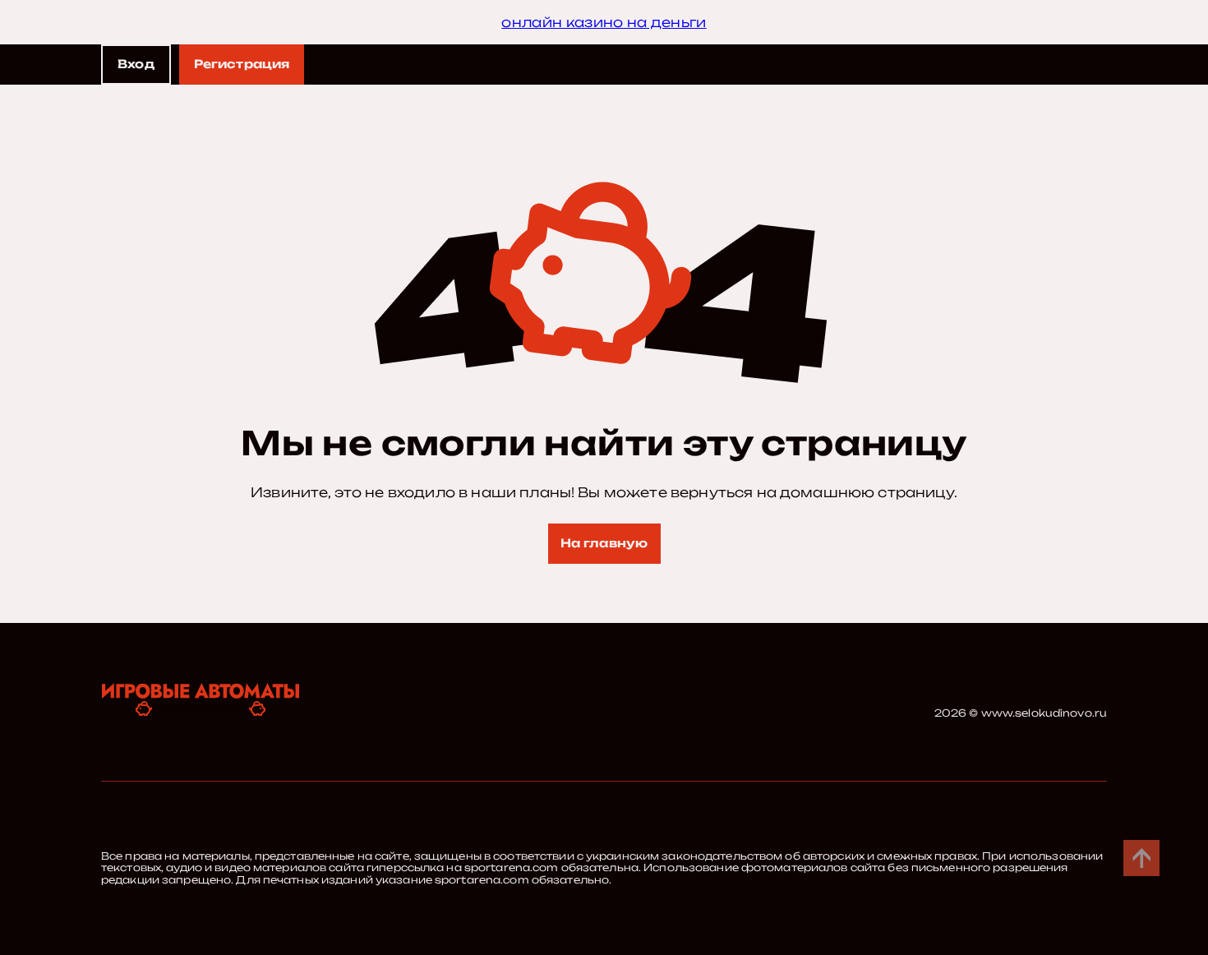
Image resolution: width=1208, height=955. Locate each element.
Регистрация (242, 64)
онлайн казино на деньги (603, 22)
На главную (604, 543)
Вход (136, 64)
